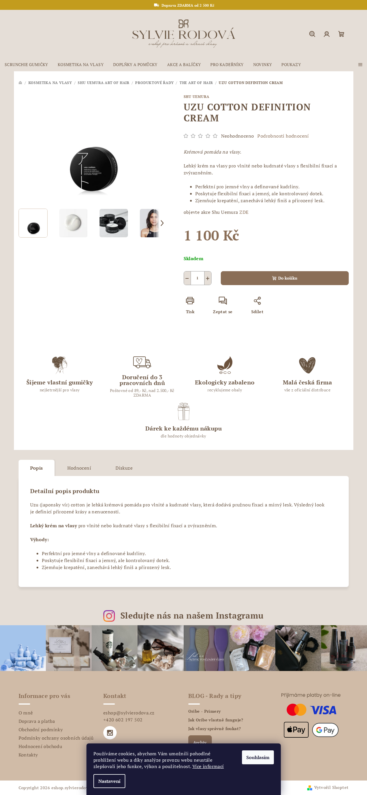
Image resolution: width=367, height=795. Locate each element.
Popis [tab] (36, 468)
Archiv (200, 742)
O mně (26, 713)
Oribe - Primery (204, 711)
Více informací (208, 766)
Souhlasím (258, 757)
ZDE (243, 212)
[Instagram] (110, 732)
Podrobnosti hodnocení (283, 136)
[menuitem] (26, 64)
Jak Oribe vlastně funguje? (215, 720)
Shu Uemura (196, 96)
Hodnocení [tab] (79, 468)
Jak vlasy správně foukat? (214, 729)
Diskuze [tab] (124, 468)
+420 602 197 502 (122, 719)
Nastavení (109, 781)
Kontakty (28, 755)
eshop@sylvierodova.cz (128, 713)
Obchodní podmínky (41, 729)
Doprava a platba (37, 721)
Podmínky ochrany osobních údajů (56, 738)
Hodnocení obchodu (40, 746)
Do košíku (287, 278)
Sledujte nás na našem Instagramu (192, 615)
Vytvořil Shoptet (331, 787)
